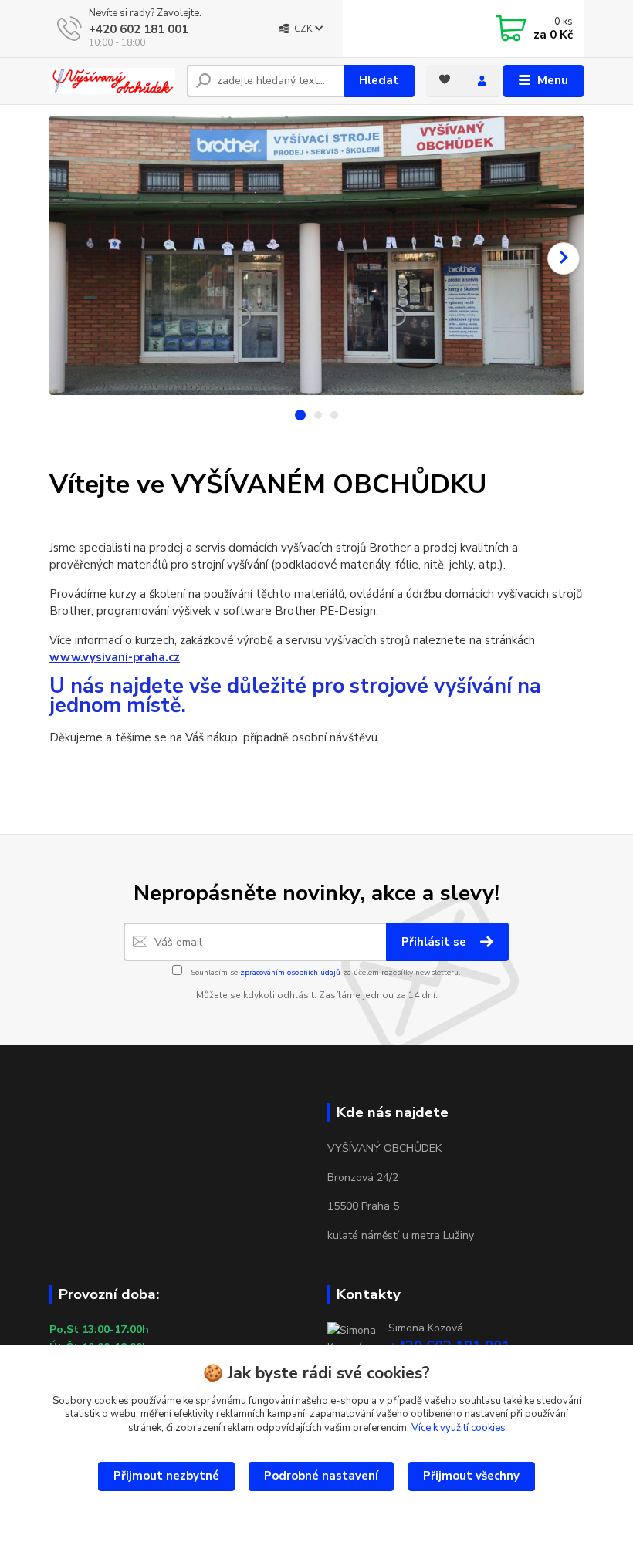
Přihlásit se (435, 942)
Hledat (379, 80)
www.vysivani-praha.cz (114, 657)
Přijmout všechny (471, 1475)
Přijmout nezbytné (166, 1475)
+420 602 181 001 (138, 29)
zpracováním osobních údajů (290, 972)
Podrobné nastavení (321, 1475)
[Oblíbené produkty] (444, 79)
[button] (563, 258)
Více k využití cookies (458, 1428)
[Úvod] (112, 81)
